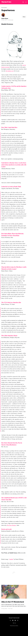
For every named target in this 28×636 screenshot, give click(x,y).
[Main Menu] (26, 2)
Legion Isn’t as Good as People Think (11, 186)
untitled (11, 559)
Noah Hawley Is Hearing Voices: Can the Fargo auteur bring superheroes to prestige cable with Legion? (13, 164)
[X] (10, 620)
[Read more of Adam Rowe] (3, 15)
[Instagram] (17, 620)
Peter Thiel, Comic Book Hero (9, 127)
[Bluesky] (15, 620)
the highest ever (10, 71)
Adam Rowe (4, 18)
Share (24, 16)
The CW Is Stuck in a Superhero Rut (11, 302)
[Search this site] (23, 2)
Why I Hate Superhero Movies (9, 335)
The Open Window (11, 525)
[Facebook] (12, 620)
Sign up (14, 622)
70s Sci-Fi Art (6, 2)
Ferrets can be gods (6, 529)
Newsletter (4, 7)
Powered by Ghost (14, 625)
